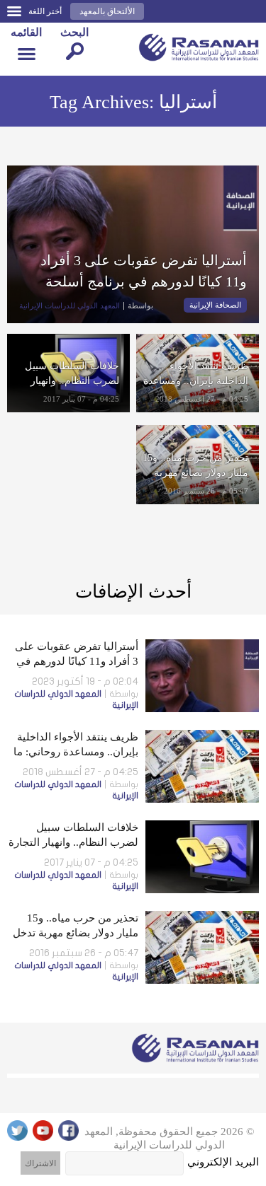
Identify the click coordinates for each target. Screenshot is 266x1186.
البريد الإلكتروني (223, 1162)
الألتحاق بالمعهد (107, 11)
